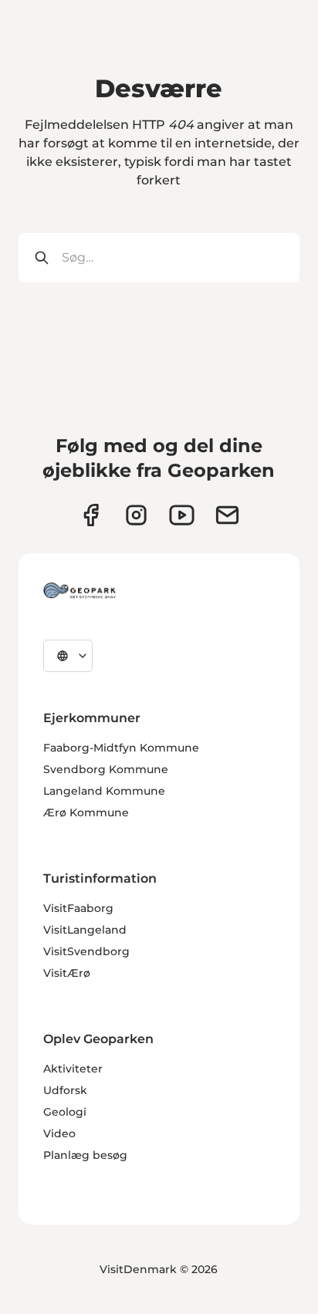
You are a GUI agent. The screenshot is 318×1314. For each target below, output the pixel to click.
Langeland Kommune (104, 791)
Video (59, 1133)
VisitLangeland (85, 930)
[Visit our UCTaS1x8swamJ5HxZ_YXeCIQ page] (181, 515)
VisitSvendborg (86, 951)
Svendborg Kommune (105, 769)
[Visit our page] (136, 515)
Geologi (64, 1112)
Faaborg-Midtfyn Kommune (121, 748)
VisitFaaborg (78, 908)
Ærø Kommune (86, 812)
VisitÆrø (66, 973)
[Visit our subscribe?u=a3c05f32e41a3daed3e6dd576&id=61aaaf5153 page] (227, 515)
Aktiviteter (73, 1069)
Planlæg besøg (85, 1155)
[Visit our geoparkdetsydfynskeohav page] (90, 515)
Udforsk (65, 1090)
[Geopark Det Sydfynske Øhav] (79, 590)
